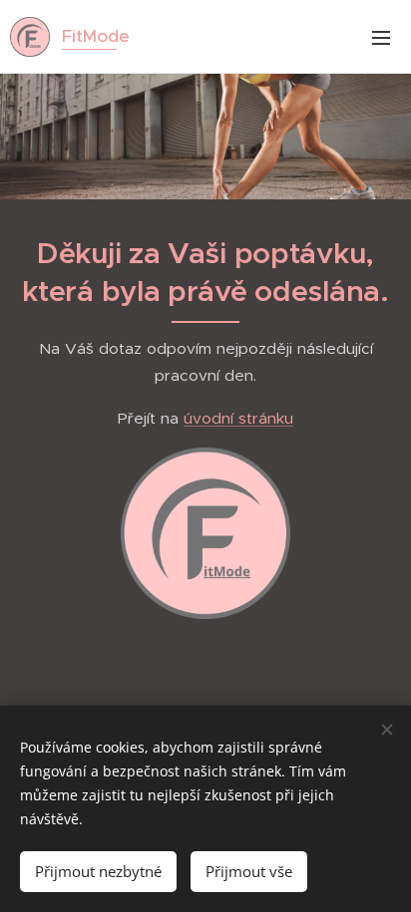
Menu (381, 37)
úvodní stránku (238, 418)
